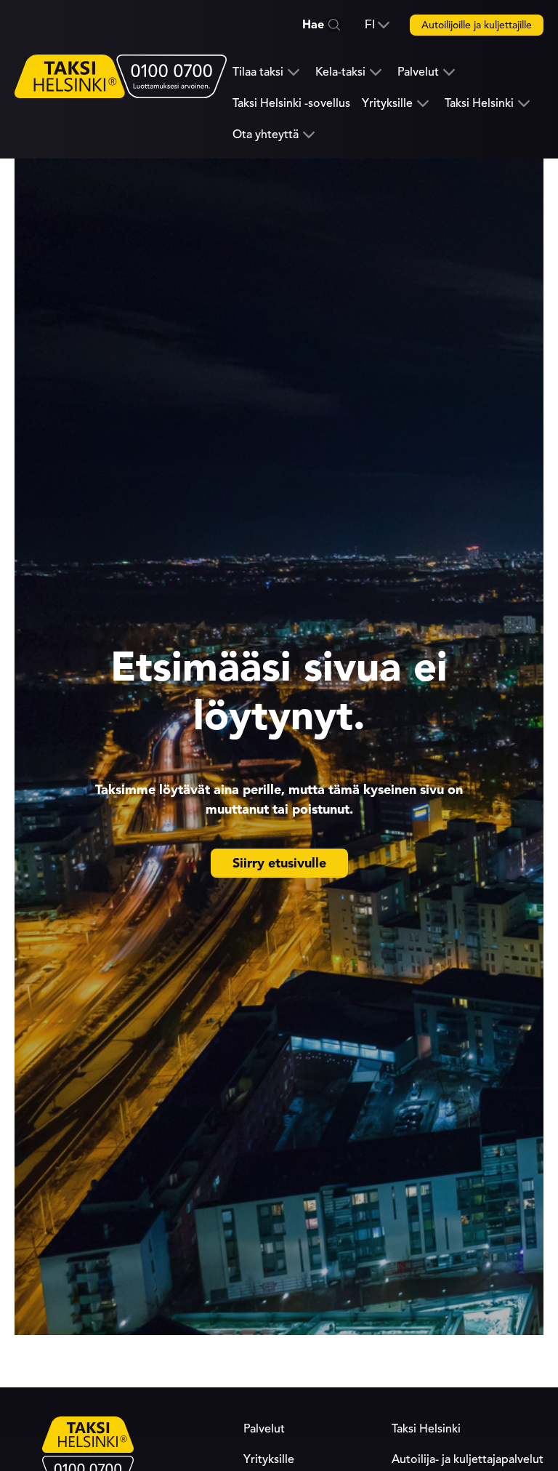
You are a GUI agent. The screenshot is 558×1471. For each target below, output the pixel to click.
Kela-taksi (340, 72)
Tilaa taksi (257, 72)
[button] (377, 24)
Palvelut (418, 72)
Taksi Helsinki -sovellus (291, 103)
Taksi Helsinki (479, 104)
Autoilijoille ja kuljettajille (476, 25)
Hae (313, 24)
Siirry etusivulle (279, 863)
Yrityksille (387, 104)
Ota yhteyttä (265, 135)
